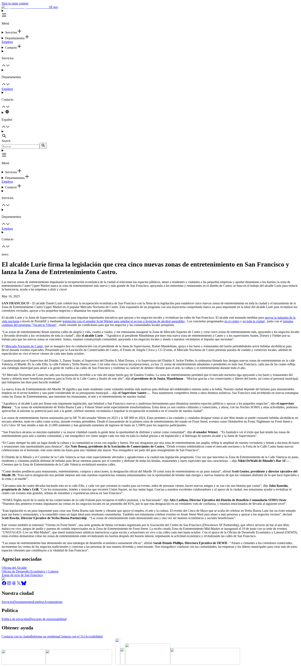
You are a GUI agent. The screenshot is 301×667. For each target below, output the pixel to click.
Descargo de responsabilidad (48, 619)
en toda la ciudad (254, 321)
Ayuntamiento (53, 602)
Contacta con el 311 (72, 636)
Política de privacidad (15, 619)
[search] (43, 146)
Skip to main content (15, 3)
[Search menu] (150, 134)
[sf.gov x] (18, 584)
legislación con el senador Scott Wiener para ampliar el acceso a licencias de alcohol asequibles (123, 321)
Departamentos (23, 602)
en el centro (231, 321)
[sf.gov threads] (13, 584)
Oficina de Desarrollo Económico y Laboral (30, 571)
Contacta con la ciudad (16, 636)
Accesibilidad (94, 636)
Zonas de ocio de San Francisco (22, 575)
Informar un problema (45, 636)
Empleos (7, 42)
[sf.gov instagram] (9, 584)
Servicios (8, 602)
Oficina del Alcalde (14, 567)
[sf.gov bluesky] (23, 584)
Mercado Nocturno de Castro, (24, 346)
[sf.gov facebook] (4, 584)
